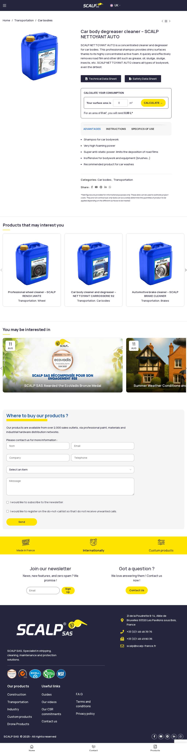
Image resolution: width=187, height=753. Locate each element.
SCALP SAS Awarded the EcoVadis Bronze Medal (62, 385)
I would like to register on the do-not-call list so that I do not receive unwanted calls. (63, 511)
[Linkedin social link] (105, 187)
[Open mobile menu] (4, 5)
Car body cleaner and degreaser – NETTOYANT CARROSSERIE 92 (93, 294)
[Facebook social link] (92, 187)
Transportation (123, 180)
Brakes (165, 300)
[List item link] (21, 694)
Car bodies (104, 180)
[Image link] (11, 673)
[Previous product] (162, 21)
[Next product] (169, 21)
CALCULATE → (153, 102)
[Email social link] (96, 187)
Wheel (41, 300)
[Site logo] (93, 5)
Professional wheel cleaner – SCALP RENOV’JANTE (32, 294)
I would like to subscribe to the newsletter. (36, 502)
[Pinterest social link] (101, 187)
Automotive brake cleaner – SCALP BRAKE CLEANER (155, 294)
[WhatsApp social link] (110, 187)
